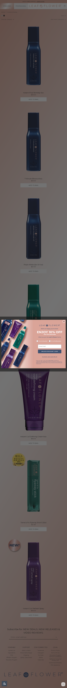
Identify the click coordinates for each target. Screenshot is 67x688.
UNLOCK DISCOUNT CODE (49, 351)
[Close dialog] (64, 321)
